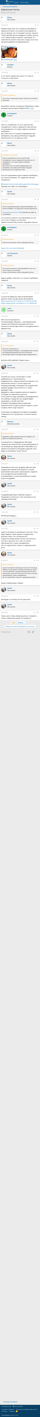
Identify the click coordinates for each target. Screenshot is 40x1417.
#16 (38, 512)
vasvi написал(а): (7, 345)
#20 (38, 612)
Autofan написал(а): (8, 95)
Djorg (4, 12)
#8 (38, 261)
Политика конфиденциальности (26, 1409)
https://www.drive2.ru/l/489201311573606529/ (19, 303)
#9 (38, 293)
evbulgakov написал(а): (10, 155)
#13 (38, 429)
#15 (38, 491)
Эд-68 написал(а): (8, 239)
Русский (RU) (18, 1406)
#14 (38, 464)
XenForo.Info (14, 1415)
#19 (38, 596)
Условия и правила (7, 1409)
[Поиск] (37, 2)
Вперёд (20, 623)
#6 (38, 199)
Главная (11, 1411)
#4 (38, 121)
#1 (38, 25)
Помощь (4, 1411)
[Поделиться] (35, 25)
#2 (38, 72)
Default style (7, 1406)
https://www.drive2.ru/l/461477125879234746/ (19, 301)
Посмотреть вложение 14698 (12, 212)
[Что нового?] (33, 2)
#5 (38, 151)
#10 (38, 316)
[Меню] (2, 2)
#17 (38, 528)
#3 (38, 91)
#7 (38, 235)
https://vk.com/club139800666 (12, 248)
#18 (38, 560)
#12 (38, 373)
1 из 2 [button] (13, 623)
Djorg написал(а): (8, 203)
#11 (38, 341)
